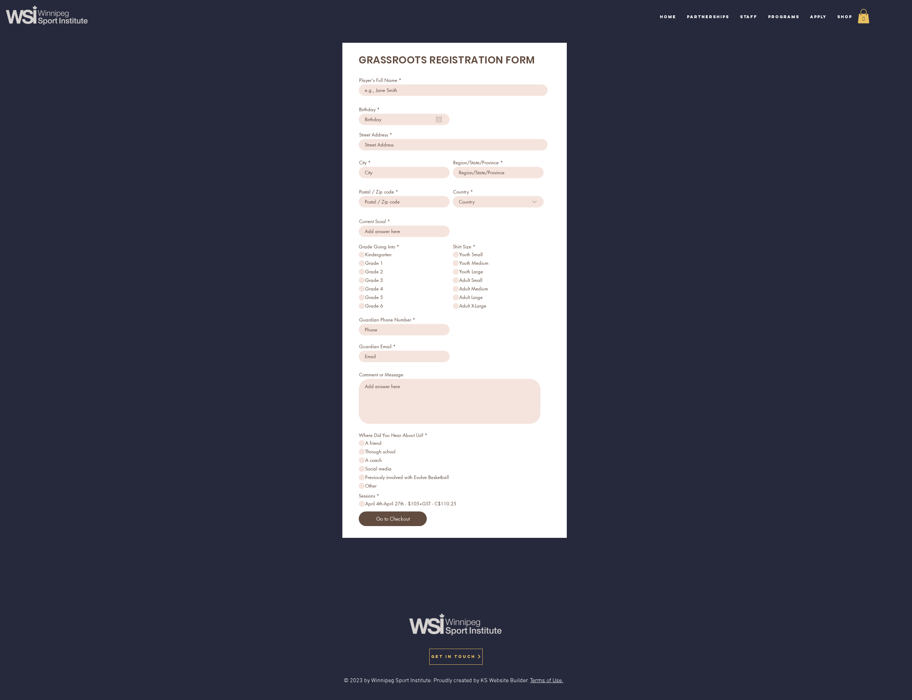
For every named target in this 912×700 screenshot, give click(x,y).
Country (461, 192)
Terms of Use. (546, 680)
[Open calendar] (439, 119)
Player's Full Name (378, 80)
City (363, 162)
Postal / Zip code (376, 192)
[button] (784, 17)
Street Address (373, 135)
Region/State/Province (476, 162)
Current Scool (372, 221)
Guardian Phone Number (385, 320)
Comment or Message (381, 374)
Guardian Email (375, 346)
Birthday (370, 109)
